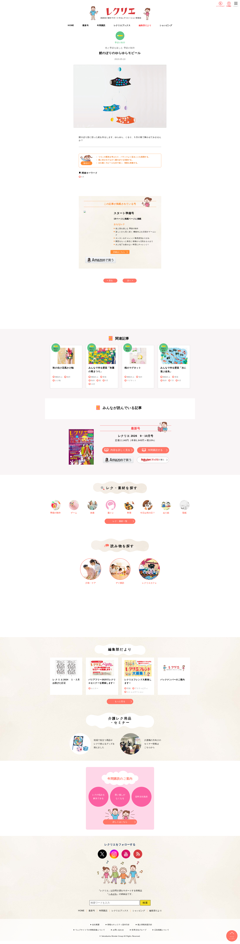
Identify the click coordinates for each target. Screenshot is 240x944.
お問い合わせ (118, 930)
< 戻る (110, 280)
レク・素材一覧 (120, 521)
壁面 (104, 377)
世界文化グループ (139, 930)
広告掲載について (161, 930)
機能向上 (58, 377)
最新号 (85, 25)
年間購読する (155, 450)
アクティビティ (141, 688)
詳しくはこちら (120, 822)
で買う (161, 460)
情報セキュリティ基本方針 (118, 925)
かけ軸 (58, 380)
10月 (93, 384)
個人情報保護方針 (145, 925)
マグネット (131, 380)
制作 (68, 377)
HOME (71, 25)
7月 (172, 380)
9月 (106, 380)
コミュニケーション (135, 692)
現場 (129, 688)
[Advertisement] (99, 308)
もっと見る (120, 701)
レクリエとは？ (220, 6)
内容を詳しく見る (120, 450)
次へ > (130, 280)
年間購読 (228, 6)
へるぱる (112, 894)
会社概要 (96, 925)
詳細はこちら (119, 252)
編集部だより (145, 25)
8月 (179, 380)
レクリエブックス (122, 25)
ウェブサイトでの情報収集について (90, 930)
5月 (82, 177)
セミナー (94, 688)
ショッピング (166, 25)
